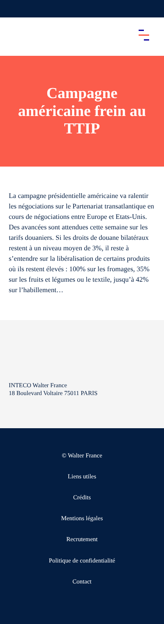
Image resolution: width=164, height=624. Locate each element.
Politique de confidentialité (82, 561)
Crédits (82, 497)
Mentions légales (82, 518)
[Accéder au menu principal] (144, 35)
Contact (82, 582)
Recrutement (82, 539)
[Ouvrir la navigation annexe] (14, 8)
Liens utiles (82, 477)
